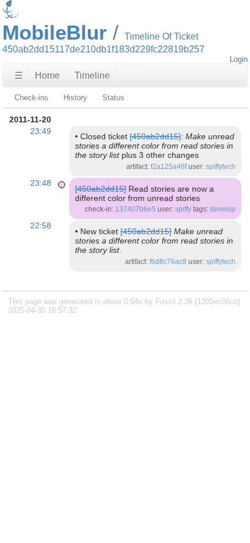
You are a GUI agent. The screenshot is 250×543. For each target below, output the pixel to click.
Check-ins (31, 97)
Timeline (92, 75)
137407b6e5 (135, 209)
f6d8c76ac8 (168, 261)
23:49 (40, 131)
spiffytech (220, 166)
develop (222, 209)
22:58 (40, 225)
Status (113, 97)
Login (239, 59)
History (75, 97)
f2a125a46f (169, 166)
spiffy (183, 209)
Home (47, 75)
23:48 (40, 183)
